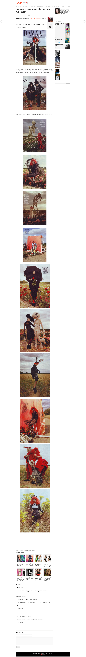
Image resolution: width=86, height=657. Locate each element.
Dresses (62, 6)
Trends (46, 6)
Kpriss (68, 81)
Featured (30, 550)
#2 (16, 596)
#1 (16, 587)
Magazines (33, 550)
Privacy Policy (50, 653)
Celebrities (27, 550)
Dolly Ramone (19, 625)
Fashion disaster (40, 6)
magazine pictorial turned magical (35, 18)
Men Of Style (30, 6)
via (23, 115)
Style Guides (25, 6)
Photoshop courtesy (56, 6)
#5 (16, 619)
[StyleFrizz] (22, 5)
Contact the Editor (42, 653)
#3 (16, 605)
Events (49, 6)
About (47, 653)
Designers (68, 6)
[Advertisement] (34, 542)
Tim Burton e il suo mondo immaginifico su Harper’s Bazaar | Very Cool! (30, 619)
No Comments (58, 26)
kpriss (24, 550)
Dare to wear (18, 6)
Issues (35, 6)
